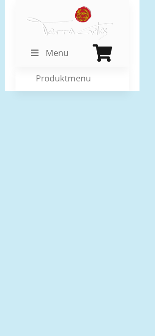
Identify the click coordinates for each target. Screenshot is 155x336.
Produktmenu (62, 78)
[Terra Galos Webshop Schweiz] (70, 23)
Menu (57, 53)
